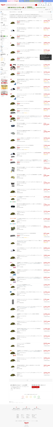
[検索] (36, 5)
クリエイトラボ (19, 339)
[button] (41, 5)
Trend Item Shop (19, 251)
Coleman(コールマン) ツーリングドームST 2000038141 (25, 101)
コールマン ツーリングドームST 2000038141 (23, 343)
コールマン (2, 44)
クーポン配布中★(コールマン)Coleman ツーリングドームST (26, 196)
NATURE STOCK (19, 324)
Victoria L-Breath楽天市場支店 (21, 31)
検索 (4, 28)
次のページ (33, 380)
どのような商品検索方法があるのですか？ (15, 387)
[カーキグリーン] (3, 36)
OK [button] (50, 57)
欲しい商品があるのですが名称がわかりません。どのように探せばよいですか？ (20, 386)
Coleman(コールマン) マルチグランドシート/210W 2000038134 (26, 233)
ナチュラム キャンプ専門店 (21, 149)
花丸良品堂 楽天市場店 (20, 192)
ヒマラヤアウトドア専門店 (21, 97)
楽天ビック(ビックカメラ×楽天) (21, 295)
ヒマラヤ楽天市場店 (20, 83)
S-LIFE (18, 273)
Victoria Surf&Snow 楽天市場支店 (21, 141)
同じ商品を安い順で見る (47, 53)
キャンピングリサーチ (20, 318)
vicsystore (19, 361)
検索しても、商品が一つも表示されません (15, 388)
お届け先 (2, 47)
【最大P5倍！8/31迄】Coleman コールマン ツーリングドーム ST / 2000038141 (29, 328)
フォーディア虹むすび (20, 281)
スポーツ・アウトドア (12, 402)
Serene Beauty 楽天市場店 (21, 214)
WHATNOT (19, 164)
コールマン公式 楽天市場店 (21, 120)
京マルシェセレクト (20, 258)
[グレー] (2, 36)
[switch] (7, 54)
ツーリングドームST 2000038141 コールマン (23, 284)
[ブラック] (1, 36)
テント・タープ (21, 402)
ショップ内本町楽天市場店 (21, 302)
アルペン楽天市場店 (20, 53)
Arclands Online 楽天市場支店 (21, 346)
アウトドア (17, 402)
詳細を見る (35, 17)
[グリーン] (4, 36)
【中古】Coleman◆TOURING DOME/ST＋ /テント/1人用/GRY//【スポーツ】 (29, 130)
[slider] (0, 25)
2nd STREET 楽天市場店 (20, 126)
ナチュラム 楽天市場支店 (20, 105)
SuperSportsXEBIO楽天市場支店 (21, 75)
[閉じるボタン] (51, 14)
